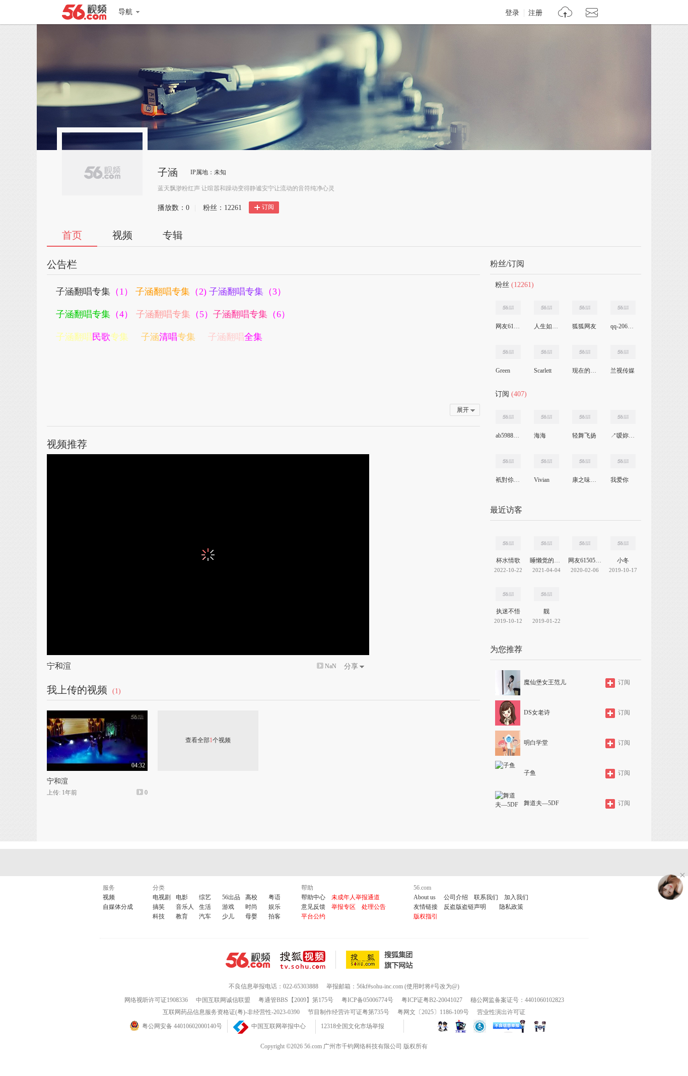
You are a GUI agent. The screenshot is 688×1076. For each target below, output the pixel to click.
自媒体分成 (118, 906)
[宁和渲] (97, 715)
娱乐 (274, 906)
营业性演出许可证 (501, 1012)
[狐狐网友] (584, 307)
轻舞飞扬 (584, 435)
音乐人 (185, 906)
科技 (159, 916)
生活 (205, 906)
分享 (351, 666)
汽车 (205, 916)
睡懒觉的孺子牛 (546, 560)
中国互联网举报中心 (278, 1026)
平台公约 (313, 916)
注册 (535, 13)
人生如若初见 (546, 326)
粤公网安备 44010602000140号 (182, 1026)
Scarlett (543, 370)
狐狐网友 (584, 326)
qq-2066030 (622, 326)
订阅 (268, 206)
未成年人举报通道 (355, 897)
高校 (251, 897)
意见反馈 (313, 906)
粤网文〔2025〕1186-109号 (433, 1012)
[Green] (508, 352)
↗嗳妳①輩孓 (622, 435)
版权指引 (426, 916)
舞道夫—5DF (541, 803)
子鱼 (530, 772)
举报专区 (343, 906)
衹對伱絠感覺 (508, 479)
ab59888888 (508, 435)
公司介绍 (456, 897)
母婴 (251, 916)
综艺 (205, 897)
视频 (122, 235)
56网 (248, 960)
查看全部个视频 (208, 740)
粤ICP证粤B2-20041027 (431, 999)
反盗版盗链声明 (465, 906)
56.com (84, 14)
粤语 (274, 897)
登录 (512, 13)
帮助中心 (313, 897)
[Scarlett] (546, 352)
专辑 (173, 235)
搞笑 (159, 906)
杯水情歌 (508, 560)
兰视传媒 (622, 370)
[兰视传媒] (623, 352)
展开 (463, 409)
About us (425, 897)
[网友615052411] (508, 307)
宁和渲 (59, 666)
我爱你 (619, 479)
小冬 (623, 560)
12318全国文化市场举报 (352, 1026)
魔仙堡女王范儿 (545, 682)
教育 (182, 916)
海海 (540, 435)
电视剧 (162, 897)
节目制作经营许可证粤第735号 (348, 1012)
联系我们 (486, 897)
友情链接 (426, 906)
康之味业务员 (584, 479)
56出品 (231, 897)
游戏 (228, 906)
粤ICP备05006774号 (367, 999)
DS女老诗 (537, 712)
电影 (182, 897)
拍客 (274, 916)
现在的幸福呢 (584, 370)
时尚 (251, 906)
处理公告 (374, 906)
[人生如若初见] (546, 307)
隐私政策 (511, 906)
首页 (72, 235)
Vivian (541, 479)
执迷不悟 (508, 611)
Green (503, 370)
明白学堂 (536, 742)
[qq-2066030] (623, 307)
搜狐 (381, 960)
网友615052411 (508, 326)
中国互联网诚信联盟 (223, 999)
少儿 (228, 916)
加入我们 (516, 897)
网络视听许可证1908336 (156, 999)
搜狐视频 (308, 960)
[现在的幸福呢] (584, 352)
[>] (565, 13)
